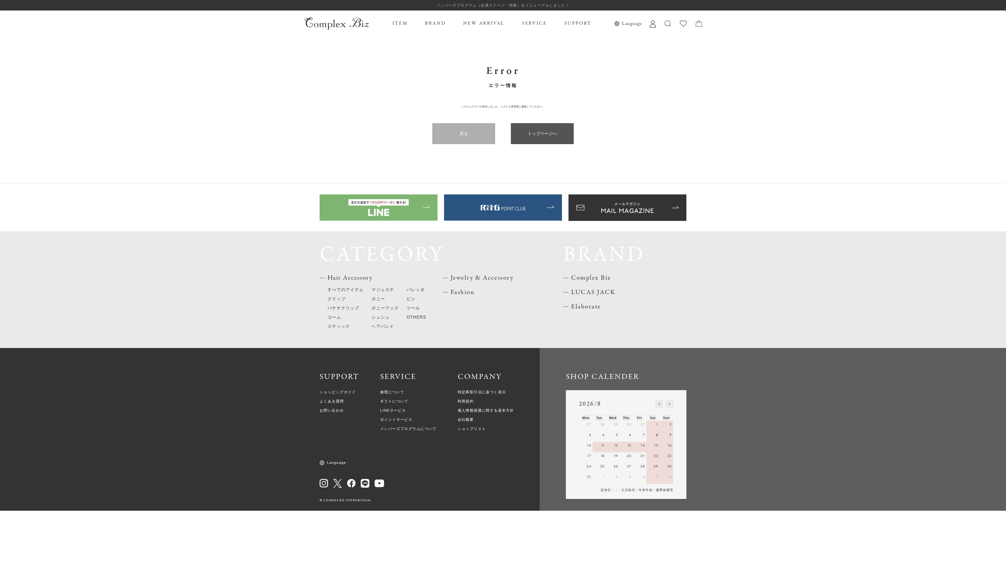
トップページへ (542, 133)
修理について (392, 392)
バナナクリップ (343, 308)
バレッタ (416, 289)
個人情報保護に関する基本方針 (486, 410)
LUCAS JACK (593, 292)
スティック (338, 326)
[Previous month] (659, 404)
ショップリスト (472, 429)
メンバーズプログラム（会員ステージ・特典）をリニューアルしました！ (503, 5)
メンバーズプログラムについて (408, 429)
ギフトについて (394, 401)
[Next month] (669, 404)
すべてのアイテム (345, 289)
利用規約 (466, 401)
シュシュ (380, 317)
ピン (411, 299)
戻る (464, 133)
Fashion (463, 292)
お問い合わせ (332, 410)
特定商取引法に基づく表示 (482, 392)
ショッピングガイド (338, 392)
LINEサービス (393, 410)
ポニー (378, 299)
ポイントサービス (396, 419)
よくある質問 (332, 401)
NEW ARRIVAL (484, 23)
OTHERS (417, 317)
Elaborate (586, 306)
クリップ (336, 299)
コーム (334, 317)
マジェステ (382, 289)
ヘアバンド (382, 326)
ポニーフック (385, 308)
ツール (413, 308)
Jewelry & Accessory (482, 277)
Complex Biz (591, 277)
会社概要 (466, 419)
